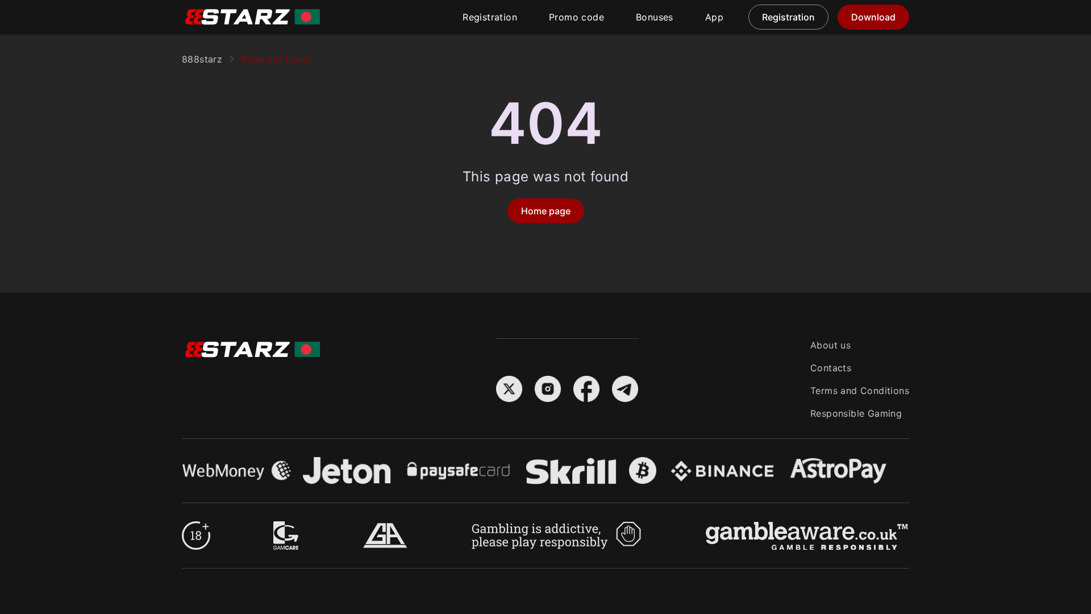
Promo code (576, 17)
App (714, 17)
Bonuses (654, 17)
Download (873, 17)
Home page (546, 211)
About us (830, 345)
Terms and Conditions (859, 390)
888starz (202, 59)
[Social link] (509, 382)
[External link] (196, 528)
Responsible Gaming (856, 413)
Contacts (830, 368)
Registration (490, 17)
